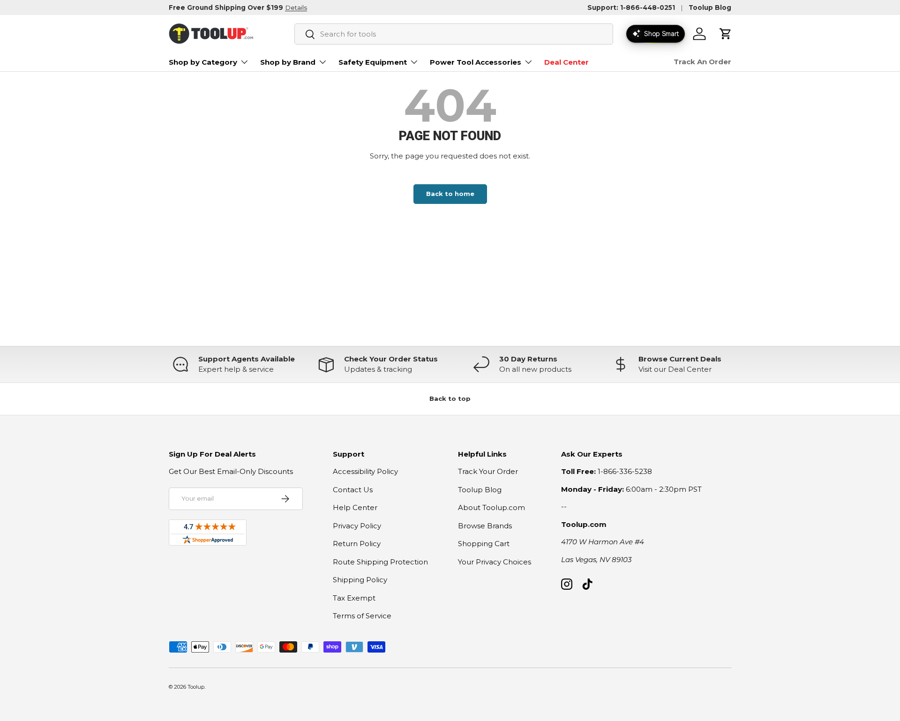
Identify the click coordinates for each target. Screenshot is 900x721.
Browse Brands (485, 525)
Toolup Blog (710, 7)
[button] (725, 33)
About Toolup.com (491, 507)
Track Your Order (488, 471)
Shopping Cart (484, 543)
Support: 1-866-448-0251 (631, 7)
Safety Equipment (372, 62)
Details (296, 7)
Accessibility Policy (365, 471)
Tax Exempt (354, 597)
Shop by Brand (287, 62)
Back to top (450, 398)
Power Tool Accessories (475, 62)
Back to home (450, 193)
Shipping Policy (360, 579)
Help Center (355, 507)
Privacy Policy (357, 525)
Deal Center (566, 62)
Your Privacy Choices (494, 561)
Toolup (196, 686)
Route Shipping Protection (380, 561)
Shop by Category (203, 62)
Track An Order (702, 61)
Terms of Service (362, 615)
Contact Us (353, 489)
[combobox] (453, 34)
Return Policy (357, 543)
